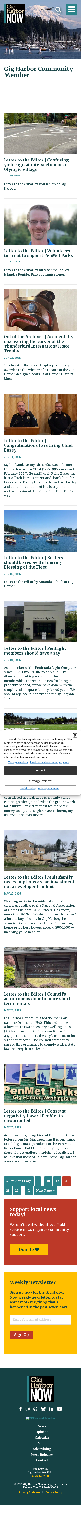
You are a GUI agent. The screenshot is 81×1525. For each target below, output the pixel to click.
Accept (40, 770)
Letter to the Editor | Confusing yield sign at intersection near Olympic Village (36, 165)
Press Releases (42, 1454)
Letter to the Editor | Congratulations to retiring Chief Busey (38, 445)
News (42, 1426)
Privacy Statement (48, 788)
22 (16, 1190)
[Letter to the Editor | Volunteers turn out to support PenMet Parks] (40, 206)
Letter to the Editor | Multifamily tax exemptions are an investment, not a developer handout (39, 882)
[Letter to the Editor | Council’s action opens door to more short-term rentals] (40, 950)
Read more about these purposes (49, 762)
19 (57, 1181)
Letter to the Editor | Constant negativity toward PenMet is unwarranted (35, 1116)
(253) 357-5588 (40, 1476)
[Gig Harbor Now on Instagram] (28, 1409)
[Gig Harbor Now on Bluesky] (43, 1409)
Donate (27, 1249)
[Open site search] (58, 10)
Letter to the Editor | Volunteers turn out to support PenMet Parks (38, 253)
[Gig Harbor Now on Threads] (35, 1409)
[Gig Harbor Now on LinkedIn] (51, 1409)
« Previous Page (18, 1181)
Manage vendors (18, 762)
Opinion (42, 1432)
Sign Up (21, 1334)
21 (7, 1190)
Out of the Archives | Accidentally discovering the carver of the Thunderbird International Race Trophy (38, 343)
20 (66, 1181)
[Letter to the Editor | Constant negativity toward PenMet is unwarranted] (40, 1067)
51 (29, 1190)
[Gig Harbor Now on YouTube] (59, 1409)
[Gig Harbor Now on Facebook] (20, 1409)
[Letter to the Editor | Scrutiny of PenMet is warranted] (40, 716)
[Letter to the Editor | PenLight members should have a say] (40, 604)
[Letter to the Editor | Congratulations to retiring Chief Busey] (40, 396)
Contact (42, 1460)
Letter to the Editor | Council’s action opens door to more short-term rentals (38, 999)
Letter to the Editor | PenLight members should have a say (35, 651)
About (42, 1443)
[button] (75, 735)
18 (48, 1181)
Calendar (42, 1437)
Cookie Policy (28, 788)
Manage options (41, 781)
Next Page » (45, 1190)
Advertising (42, 1449)
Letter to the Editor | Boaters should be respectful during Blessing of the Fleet (33, 562)
